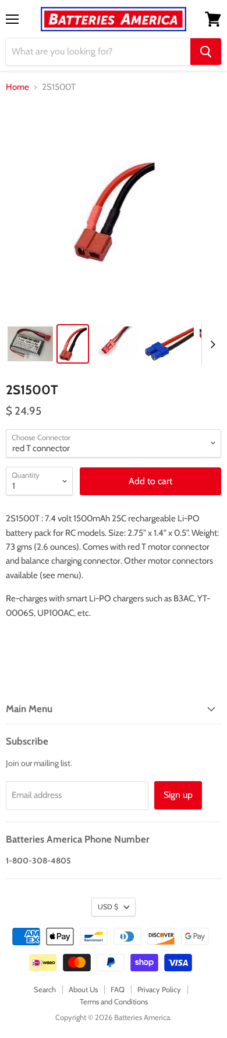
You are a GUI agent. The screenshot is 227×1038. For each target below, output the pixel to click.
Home (17, 87)
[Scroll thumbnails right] (210, 344)
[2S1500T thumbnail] (30, 343)
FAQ (118, 989)
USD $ (108, 906)
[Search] (205, 51)
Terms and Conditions (114, 1001)
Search (45, 989)
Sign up (178, 794)
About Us (83, 989)
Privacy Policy (159, 989)
